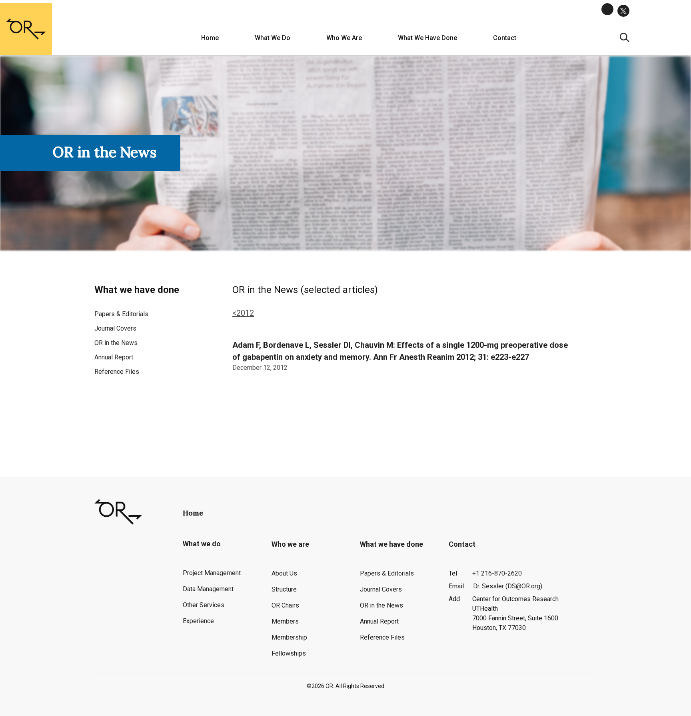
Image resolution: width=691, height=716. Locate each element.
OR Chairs (285, 605)
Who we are (344, 38)
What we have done (427, 38)
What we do (272, 38)
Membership (289, 637)
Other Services (203, 605)
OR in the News (116, 343)
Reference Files (116, 371)
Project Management (212, 573)
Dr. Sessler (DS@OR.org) (507, 586)
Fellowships (289, 653)
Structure (284, 589)
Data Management (208, 589)
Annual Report (113, 357)
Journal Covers (115, 328)
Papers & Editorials (121, 314)
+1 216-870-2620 (497, 573)
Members (285, 621)
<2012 (243, 313)
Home (210, 38)
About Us (284, 573)
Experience (198, 621)
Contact (504, 38)
